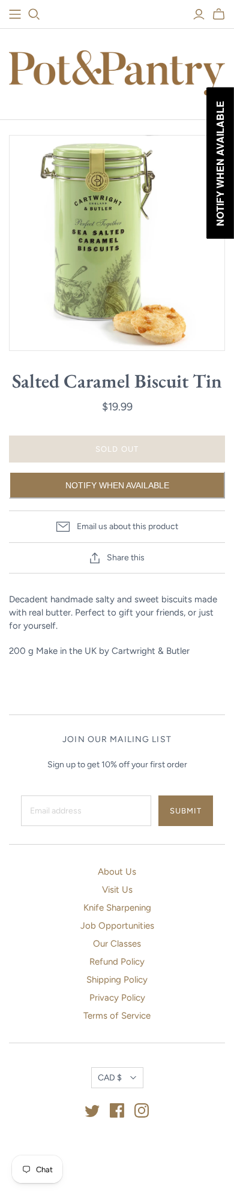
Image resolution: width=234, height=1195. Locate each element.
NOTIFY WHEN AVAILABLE (117, 485)
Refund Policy (117, 961)
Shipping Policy (117, 979)
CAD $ (110, 1078)
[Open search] (34, 14)
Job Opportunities (117, 925)
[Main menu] (15, 14)
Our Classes (117, 943)
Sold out (116, 449)
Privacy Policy (117, 997)
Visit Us (117, 889)
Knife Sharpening (117, 907)
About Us (117, 871)
